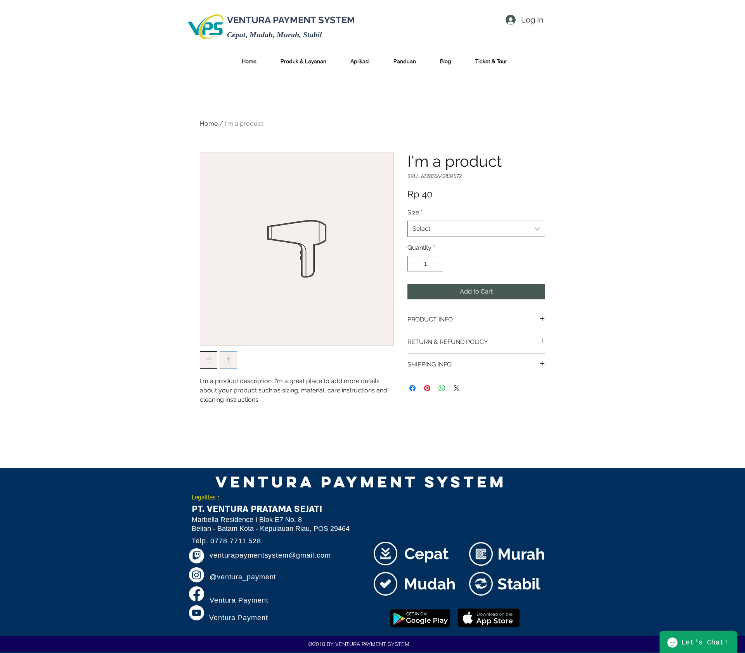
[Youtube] (196, 612)
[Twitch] (196, 555)
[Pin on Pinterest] (427, 388)
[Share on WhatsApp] (442, 388)
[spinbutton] (425, 263)
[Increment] (436, 263)
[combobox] (476, 229)
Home (209, 123)
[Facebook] (196, 593)
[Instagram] (196, 574)
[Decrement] (414, 263)
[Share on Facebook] (412, 388)
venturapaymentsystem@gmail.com (270, 555)
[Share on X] (456, 388)
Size (415, 212)
